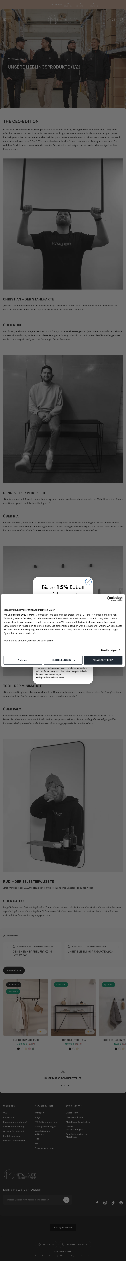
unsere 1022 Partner (23, 614)
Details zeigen (108, 650)
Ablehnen (23, 660)
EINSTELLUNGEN (61, 660)
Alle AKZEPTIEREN (103, 660)
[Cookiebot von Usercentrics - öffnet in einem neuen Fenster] (109, 598)
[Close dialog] (88, 582)
